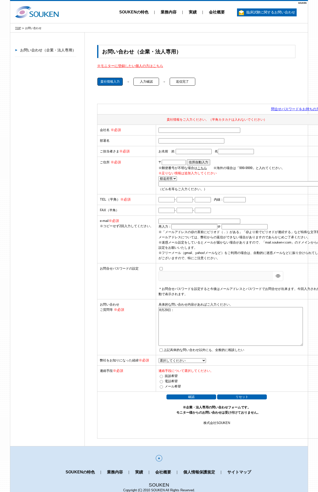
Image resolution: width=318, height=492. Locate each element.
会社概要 (217, 12)
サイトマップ (239, 472)
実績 (193, 12)
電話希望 (171, 381)
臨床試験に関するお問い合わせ (270, 12)
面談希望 (171, 376)
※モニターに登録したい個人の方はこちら (130, 66)
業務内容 (169, 12)
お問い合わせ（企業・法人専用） (48, 50)
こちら (202, 168)
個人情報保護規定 (199, 472)
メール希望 (173, 386)
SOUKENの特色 (134, 12)
